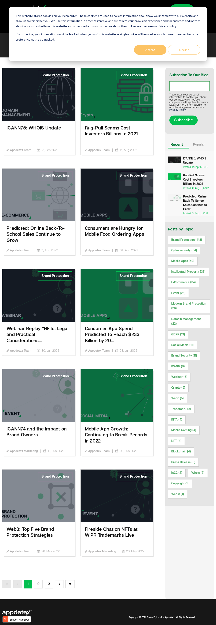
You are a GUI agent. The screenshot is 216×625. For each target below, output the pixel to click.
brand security (184, 356)
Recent (176, 144)
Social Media (182, 345)
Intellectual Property (188, 272)
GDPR (178, 334)
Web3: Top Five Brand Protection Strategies (30, 532)
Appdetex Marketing (24, 451)
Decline (184, 50)
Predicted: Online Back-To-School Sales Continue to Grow (36, 234)
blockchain (181, 451)
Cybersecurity (184, 250)
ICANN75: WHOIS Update (34, 128)
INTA (176, 420)
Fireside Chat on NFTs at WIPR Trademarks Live (111, 532)
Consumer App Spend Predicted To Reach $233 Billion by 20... (112, 335)
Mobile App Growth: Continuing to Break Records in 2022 (116, 435)
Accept (150, 50)
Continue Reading (16, 70)
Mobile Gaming (183, 430)
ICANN (178, 366)
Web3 (177, 398)
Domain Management (186, 321)
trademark (181, 409)
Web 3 (177, 494)
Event (178, 293)
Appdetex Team (20, 150)
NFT (176, 441)
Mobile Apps (182, 261)
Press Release (183, 462)
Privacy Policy (177, 110)
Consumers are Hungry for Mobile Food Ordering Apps (114, 231)
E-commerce (183, 282)
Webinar (179, 377)
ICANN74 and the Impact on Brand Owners (37, 432)
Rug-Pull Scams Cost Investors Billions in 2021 (111, 131)
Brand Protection (55, 75)
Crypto (178, 388)
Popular (199, 144)
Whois (197, 473)
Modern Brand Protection (188, 306)
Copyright (180, 483)
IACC (176, 473)
